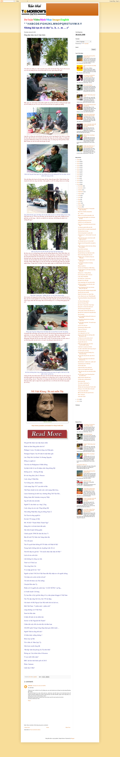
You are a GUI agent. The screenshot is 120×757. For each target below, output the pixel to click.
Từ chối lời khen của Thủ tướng (85, 340)
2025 (78, 161)
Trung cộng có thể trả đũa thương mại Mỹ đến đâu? (89, 115)
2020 (78, 171)
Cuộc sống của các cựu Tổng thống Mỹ (86, 296)
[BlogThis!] (44, 677)
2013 (78, 184)
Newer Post (27, 727)
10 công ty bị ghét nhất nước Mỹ (85, 227)
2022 (78, 167)
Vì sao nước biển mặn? (83, 390)
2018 (78, 174)
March (79, 203)
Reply (29, 700)
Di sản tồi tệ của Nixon (83, 249)
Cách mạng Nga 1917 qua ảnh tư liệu (86, 282)
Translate (86, 43)
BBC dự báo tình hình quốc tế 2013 (86, 392)
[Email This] (42, 677)
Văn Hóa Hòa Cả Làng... (83, 231)
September (80, 191)
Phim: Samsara (81, 394)
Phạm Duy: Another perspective (85, 211)
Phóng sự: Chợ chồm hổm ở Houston (86, 388)
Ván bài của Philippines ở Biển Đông (86, 267)
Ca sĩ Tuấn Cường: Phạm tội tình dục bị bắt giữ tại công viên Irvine (89, 510)
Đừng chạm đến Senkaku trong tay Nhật (87, 290)
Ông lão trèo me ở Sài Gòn (84, 251)
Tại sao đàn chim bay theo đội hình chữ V (89, 56)
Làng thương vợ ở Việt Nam (84, 363)
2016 (78, 178)
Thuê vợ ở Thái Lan (82, 329)
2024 (78, 163)
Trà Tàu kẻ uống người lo (83, 301)
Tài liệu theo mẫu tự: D (82, 464)
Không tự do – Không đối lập (84, 272)
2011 (78, 401)
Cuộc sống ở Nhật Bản (83, 276)
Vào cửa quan (81, 314)
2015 (78, 180)
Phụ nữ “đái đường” (87, 85)
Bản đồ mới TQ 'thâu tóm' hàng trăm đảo (87, 312)
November (80, 188)
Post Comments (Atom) (35, 729)
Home (47, 727)
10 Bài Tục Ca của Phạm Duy (84, 222)
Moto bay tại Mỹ (81, 381)
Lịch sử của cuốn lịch (82, 325)
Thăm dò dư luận (87, 480)
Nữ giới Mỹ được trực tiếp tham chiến (86, 253)
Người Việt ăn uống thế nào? (84, 377)
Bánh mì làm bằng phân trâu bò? (85, 254)
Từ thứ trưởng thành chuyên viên (85, 233)
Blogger (72, 738)
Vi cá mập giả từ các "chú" (83, 333)
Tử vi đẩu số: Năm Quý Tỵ (83, 383)
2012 (78, 399)
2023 (78, 165)
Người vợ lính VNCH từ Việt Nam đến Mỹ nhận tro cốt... (86, 335)
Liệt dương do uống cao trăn (84, 327)
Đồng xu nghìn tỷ (81, 266)
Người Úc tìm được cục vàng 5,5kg (85, 294)
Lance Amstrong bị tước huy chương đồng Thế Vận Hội (86, 288)
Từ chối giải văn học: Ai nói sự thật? (86, 241)
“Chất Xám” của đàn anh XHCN (85, 346)
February (80, 205)
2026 (78, 159)
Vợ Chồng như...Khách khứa (84, 278)
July (79, 195)
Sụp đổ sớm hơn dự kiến (83, 292)
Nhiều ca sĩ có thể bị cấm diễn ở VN (86, 215)
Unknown (30, 685)
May (79, 199)
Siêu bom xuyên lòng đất (83, 385)
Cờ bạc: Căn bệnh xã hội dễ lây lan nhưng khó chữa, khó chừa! (89, 125)
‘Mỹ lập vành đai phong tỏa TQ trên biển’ (87, 387)
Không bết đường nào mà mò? (85, 220)
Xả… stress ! (81, 213)
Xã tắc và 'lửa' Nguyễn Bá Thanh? (85, 369)
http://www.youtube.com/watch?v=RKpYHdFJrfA (47, 425)
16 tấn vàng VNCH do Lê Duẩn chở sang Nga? (89, 146)
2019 (78, 172)
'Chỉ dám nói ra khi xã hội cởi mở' (85, 338)
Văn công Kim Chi (82, 331)
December (80, 186)
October (80, 189)
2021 (78, 169)
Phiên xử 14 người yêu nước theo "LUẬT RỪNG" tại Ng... (85, 344)
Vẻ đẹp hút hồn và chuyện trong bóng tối (87, 229)
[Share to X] (45, 677)
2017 (78, 176)
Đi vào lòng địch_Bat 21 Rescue (85, 274)
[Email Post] (40, 676)
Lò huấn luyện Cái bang (83, 350)
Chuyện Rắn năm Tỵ (82, 342)
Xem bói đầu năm (82, 365)
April (79, 201)
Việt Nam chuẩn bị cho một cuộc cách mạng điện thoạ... (86, 285)
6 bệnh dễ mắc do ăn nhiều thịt (85, 367)
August (79, 193)
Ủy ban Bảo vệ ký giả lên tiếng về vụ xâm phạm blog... (86, 353)
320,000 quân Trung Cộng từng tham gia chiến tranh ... (86, 375)
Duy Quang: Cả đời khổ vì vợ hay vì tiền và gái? (89, 76)
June (79, 197)
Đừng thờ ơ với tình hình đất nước (85, 306)
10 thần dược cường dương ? (84, 379)
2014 (78, 182)
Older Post (68, 727)
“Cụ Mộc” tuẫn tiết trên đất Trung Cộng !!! (87, 348)
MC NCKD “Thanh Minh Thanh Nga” (86, 305)
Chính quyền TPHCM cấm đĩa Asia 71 (86, 310)
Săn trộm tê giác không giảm (84, 308)
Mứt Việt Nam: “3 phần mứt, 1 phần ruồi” (87, 361)
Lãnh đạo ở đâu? (82, 396)
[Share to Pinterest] (48, 677)
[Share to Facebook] (47, 677)
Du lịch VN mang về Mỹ (83, 303)
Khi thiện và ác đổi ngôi (83, 280)
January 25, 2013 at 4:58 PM (39, 685)
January (80, 206)
